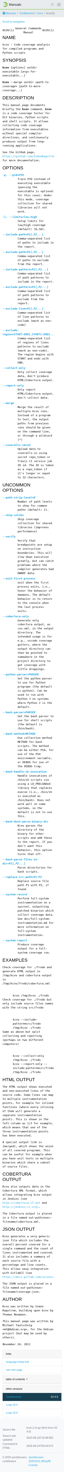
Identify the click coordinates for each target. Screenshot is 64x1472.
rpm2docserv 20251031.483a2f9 (40, 1459)
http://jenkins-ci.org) (20, 1206)
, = (13, 175)
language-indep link (17, 1361)
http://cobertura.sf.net (21, 1202)
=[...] (22, 234)
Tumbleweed (26, 13)
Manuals (10, 13)
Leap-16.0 (12, 1404)
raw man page (14, 1369)
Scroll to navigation (13, 21)
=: (22, 877)
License (33, 1465)
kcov (40, 13)
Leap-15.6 (12, 1412)
